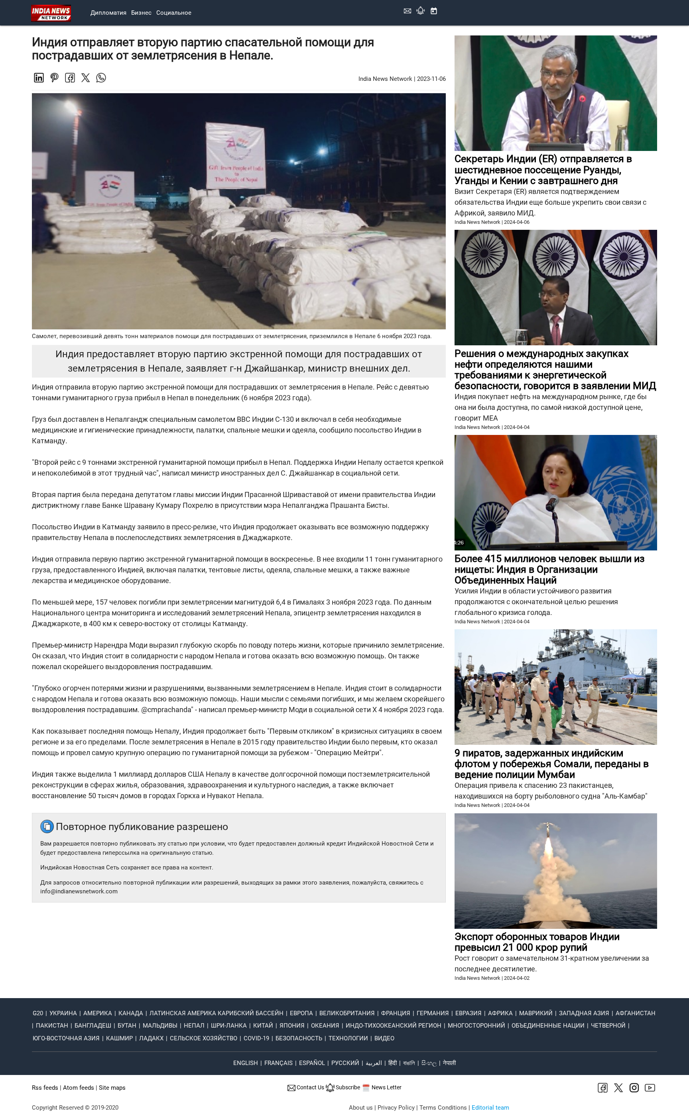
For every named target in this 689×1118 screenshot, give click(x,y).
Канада (130, 1013)
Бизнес (141, 12)
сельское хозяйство (203, 1038)
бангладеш (93, 1025)
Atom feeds (78, 1087)
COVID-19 (256, 1038)
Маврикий (536, 1013)
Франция (395, 1013)
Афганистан (636, 1013)
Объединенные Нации (548, 1025)
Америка (97, 1013)
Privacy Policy (396, 1107)
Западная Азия (584, 1013)
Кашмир (119, 1038)
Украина (63, 1013)
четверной (608, 1025)
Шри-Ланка (229, 1025)
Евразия (468, 1013)
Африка (500, 1013)
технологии (348, 1038)
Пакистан (52, 1025)
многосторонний (476, 1025)
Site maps (112, 1087)
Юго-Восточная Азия (66, 1038)
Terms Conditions (443, 1107)
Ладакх (151, 1038)
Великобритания (347, 1013)
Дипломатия (108, 12)
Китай (263, 1025)
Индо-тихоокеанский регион (393, 1025)
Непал (194, 1025)
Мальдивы (160, 1025)
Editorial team (490, 1107)
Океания (325, 1025)
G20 (38, 1013)
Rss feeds (45, 1087)
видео (384, 1038)
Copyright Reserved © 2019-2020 (75, 1107)
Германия (433, 1013)
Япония (292, 1025)
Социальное (173, 12)
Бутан (127, 1025)
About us (361, 1107)
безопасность (299, 1038)
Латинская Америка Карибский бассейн (216, 1013)
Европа (301, 1013)
